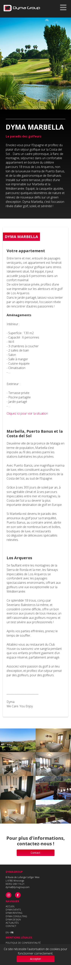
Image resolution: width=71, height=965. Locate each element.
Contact (35, 852)
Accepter (35, 959)
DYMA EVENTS (13, 909)
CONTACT (11, 926)
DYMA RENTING (14, 912)
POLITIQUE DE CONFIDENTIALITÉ (23, 942)
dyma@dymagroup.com (18, 887)
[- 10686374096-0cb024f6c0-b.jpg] (18, 740)
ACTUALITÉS (12, 922)
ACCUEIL (10, 906)
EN (7, 932)
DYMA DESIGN (13, 919)
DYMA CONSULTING (16, 916)
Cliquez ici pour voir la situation (27, 413)
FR (12, 932)
